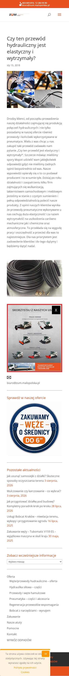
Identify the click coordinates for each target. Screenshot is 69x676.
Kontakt (12, 634)
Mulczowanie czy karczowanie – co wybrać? (34, 491)
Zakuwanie (13, 616)
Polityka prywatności (25, 667)
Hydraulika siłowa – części (25, 587)
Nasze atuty (14, 622)
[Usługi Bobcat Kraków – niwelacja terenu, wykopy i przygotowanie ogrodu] (34, 338)
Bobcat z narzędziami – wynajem (29, 610)
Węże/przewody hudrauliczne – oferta (33, 581)
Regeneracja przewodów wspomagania (34, 605)
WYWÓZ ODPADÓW (19, 640)
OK (45, 653)
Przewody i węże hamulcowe (27, 593)
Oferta (11, 576)
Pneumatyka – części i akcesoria (29, 599)
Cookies (25, 672)
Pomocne (13, 628)
